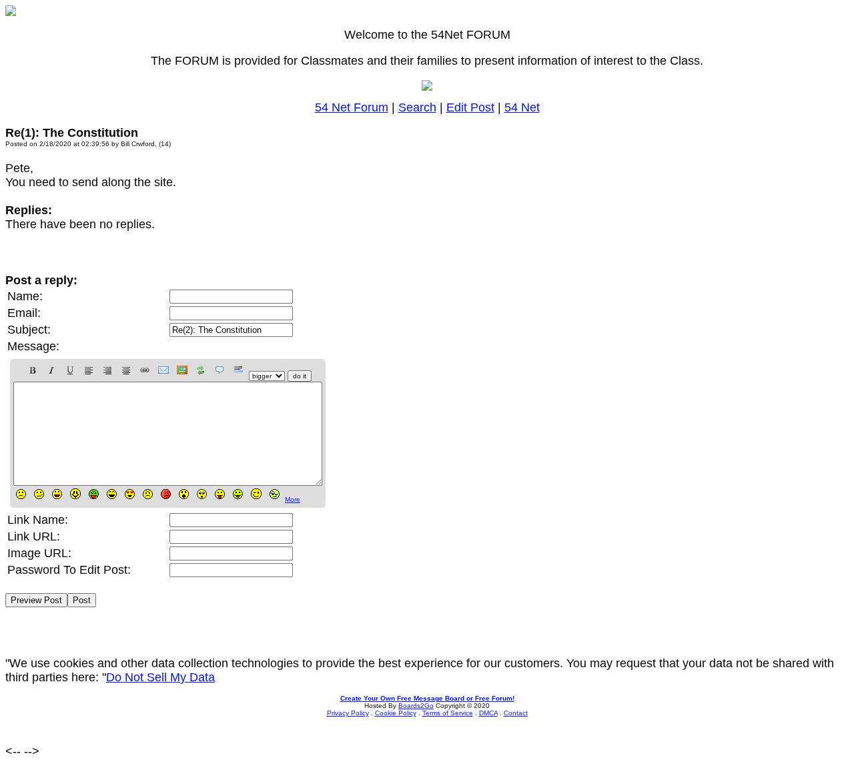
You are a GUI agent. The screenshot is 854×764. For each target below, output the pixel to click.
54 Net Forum (351, 107)
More (292, 499)
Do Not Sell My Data (160, 677)
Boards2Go (416, 705)
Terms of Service (447, 713)
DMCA (488, 713)
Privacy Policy (348, 713)
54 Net (522, 107)
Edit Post (470, 107)
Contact (516, 713)
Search (417, 107)
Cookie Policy (395, 713)
